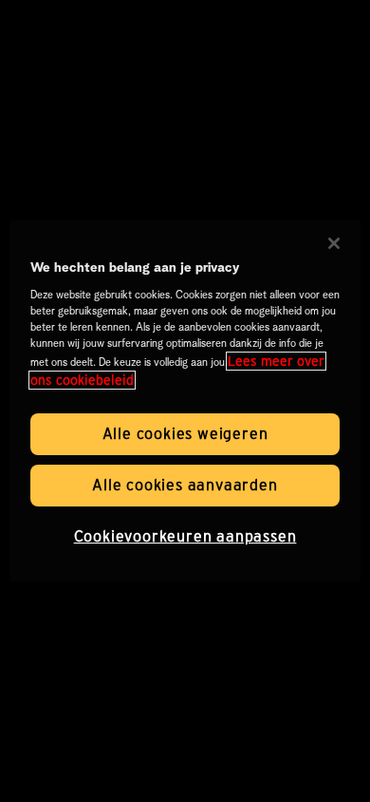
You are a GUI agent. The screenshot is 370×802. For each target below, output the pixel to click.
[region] (185, 401)
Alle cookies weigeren (185, 434)
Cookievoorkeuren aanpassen (185, 536)
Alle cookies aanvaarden (184, 485)
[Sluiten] (334, 243)
